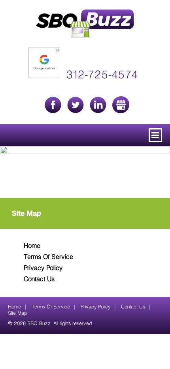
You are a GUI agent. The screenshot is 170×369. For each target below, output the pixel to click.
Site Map (17, 313)
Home (32, 246)
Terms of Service (48, 257)
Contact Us (39, 279)
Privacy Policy (43, 268)
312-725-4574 (102, 75)
